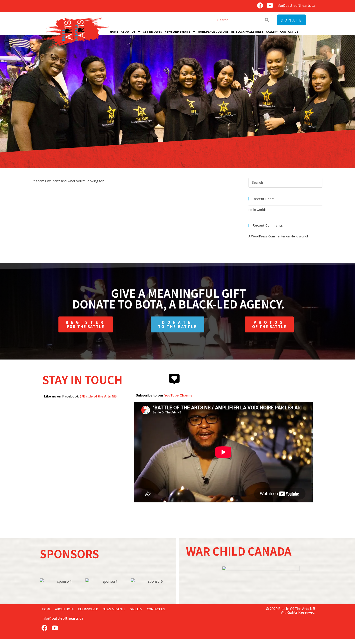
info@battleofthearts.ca (62, 618)
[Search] (267, 20)
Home (114, 31)
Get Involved (152, 31)
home (46, 609)
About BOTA (64, 609)
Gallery (272, 31)
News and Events (177, 31)
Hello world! (257, 209)
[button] (291, 20)
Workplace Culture (213, 31)
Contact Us (289, 31)
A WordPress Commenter (266, 236)
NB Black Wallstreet (247, 31)
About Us (128, 31)
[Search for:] (285, 182)
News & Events (114, 609)
